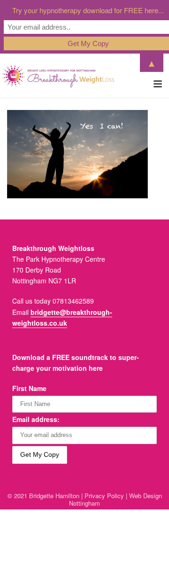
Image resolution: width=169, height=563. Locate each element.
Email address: (36, 419)
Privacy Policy (104, 495)
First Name (29, 388)
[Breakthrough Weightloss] (58, 76)
